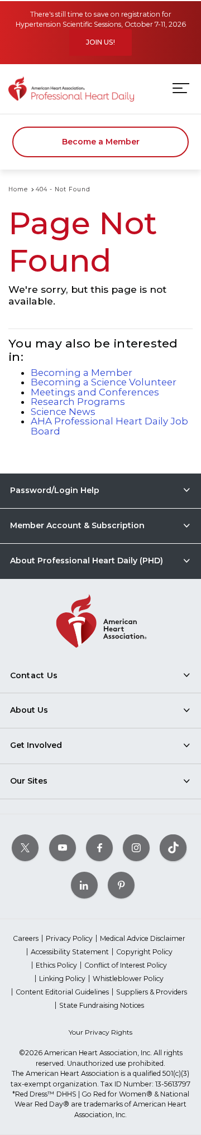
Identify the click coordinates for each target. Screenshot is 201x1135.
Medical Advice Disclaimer (142, 938)
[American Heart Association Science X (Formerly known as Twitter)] (25, 847)
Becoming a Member (81, 372)
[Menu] (181, 88)
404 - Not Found (63, 189)
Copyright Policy (144, 952)
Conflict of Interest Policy (125, 965)
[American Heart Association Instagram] (136, 847)
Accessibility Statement (70, 952)
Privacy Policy (69, 938)
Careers (26, 938)
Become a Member (101, 142)
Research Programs (78, 401)
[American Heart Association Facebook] (99, 847)
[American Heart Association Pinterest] (121, 885)
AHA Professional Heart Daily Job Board (109, 426)
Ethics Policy (56, 965)
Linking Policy (62, 978)
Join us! (100, 42)
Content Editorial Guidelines (62, 992)
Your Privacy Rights (100, 1032)
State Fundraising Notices (101, 1005)
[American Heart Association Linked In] (84, 885)
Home (18, 189)
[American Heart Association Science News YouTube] (62, 847)
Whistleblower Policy (128, 978)
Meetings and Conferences (95, 392)
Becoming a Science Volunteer (103, 382)
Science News (63, 411)
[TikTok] (173, 847)
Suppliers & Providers (151, 992)
